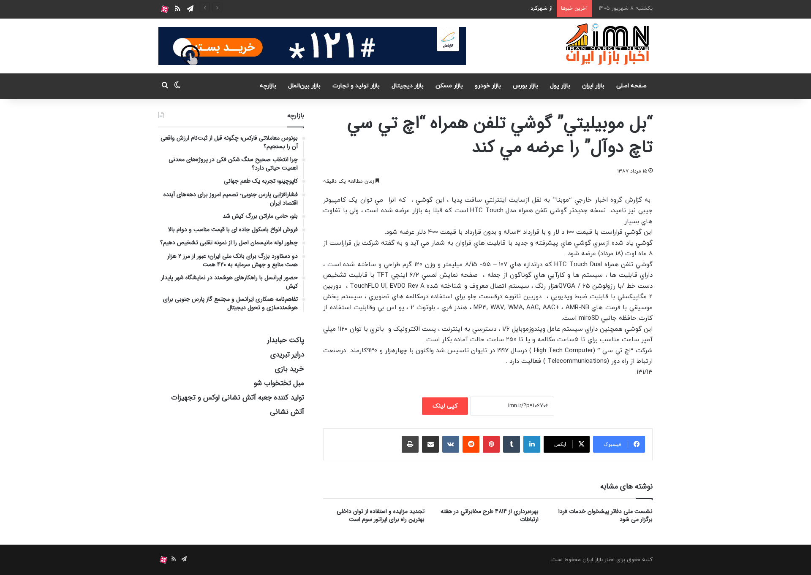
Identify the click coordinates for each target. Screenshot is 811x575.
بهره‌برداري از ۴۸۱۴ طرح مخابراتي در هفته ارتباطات (490, 515)
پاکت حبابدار (285, 340)
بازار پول (560, 86)
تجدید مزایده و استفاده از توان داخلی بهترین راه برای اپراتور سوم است (381, 515)
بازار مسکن (449, 86)
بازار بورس (525, 86)
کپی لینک (445, 406)
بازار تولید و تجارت (356, 86)
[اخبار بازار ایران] (608, 44)
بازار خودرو (488, 86)
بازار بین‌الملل (304, 86)
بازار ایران (593, 86)
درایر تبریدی (287, 354)
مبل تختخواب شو (279, 383)
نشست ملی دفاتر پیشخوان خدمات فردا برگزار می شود (605, 515)
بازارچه (268, 86)
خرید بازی (289, 369)
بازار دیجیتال (408, 86)
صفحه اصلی (631, 86)
